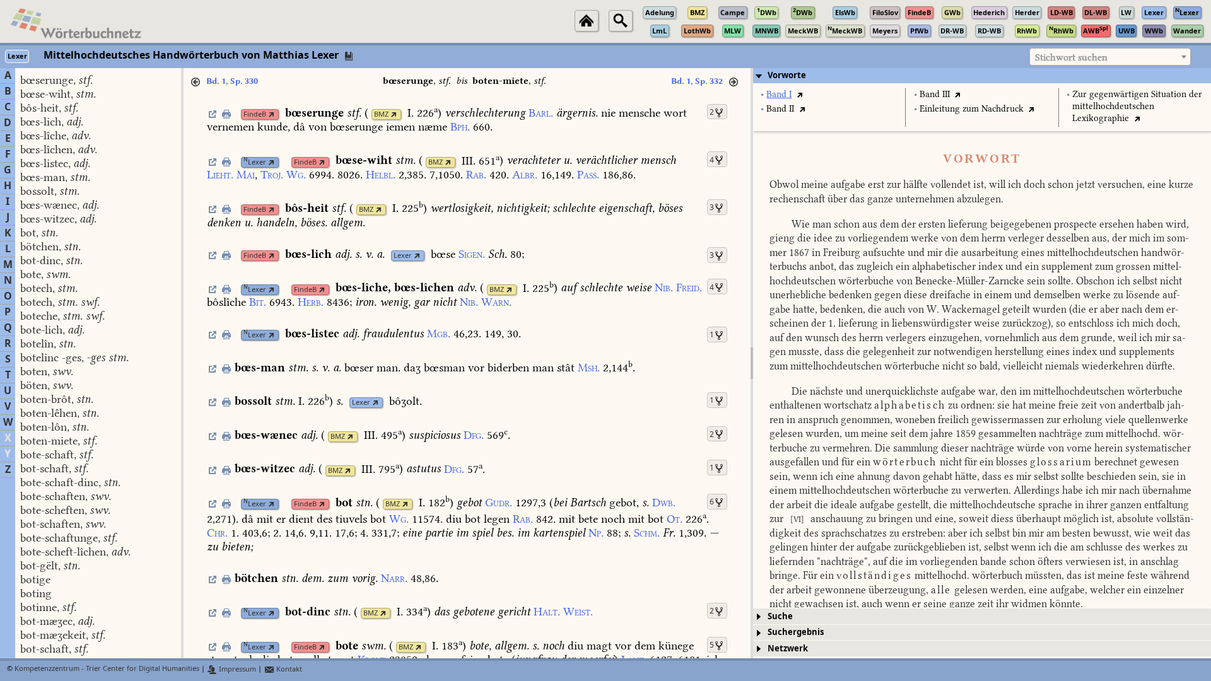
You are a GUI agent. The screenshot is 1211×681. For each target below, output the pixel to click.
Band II (780, 108)
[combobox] (1110, 57)
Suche (780, 616)
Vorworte (787, 75)
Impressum (236, 669)
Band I (779, 94)
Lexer (254, 162)
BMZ (381, 114)
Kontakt (288, 669)
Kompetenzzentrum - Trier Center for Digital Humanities (107, 669)
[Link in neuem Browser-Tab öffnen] (271, 114)
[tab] (982, 75)
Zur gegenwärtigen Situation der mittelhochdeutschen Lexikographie (1137, 106)
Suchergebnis (796, 632)
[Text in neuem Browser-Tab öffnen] (799, 94)
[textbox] (1110, 57)
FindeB (254, 114)
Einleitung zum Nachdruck (972, 108)
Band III (935, 94)
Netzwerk (788, 649)
